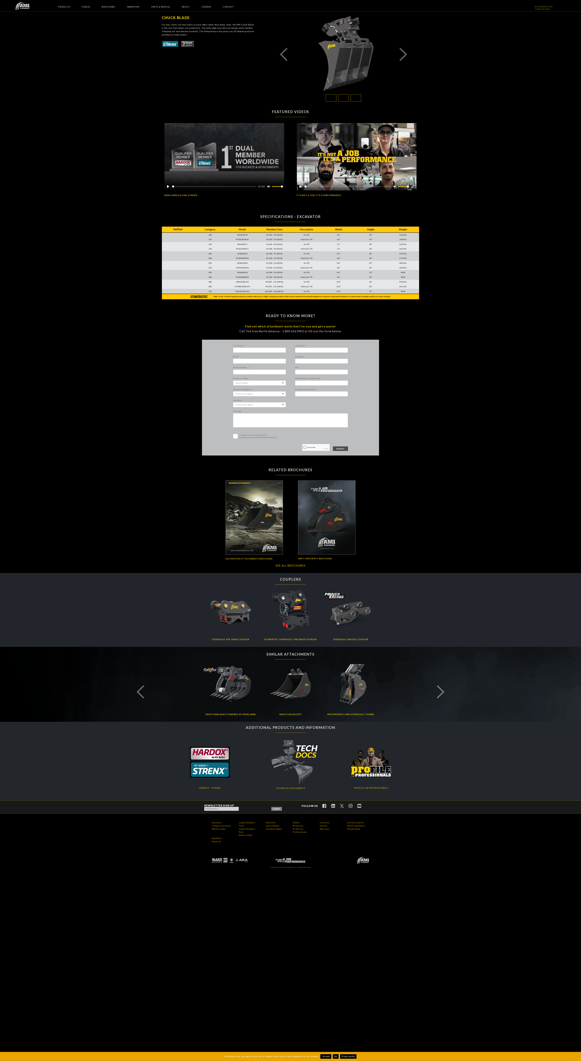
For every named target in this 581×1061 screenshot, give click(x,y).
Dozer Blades (272, 826)
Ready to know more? (290, 316)
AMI (24, 6)
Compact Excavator (221, 826)
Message (237, 411)
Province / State (241, 378)
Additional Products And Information (290, 727)
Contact (228, 6)
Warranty (324, 829)
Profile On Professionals (300, 830)
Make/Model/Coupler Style (307, 378)
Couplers (290, 579)
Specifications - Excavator (290, 216)
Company (299, 356)
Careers (206, 6)
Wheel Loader (219, 829)
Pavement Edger (274, 829)
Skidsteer (271, 822)
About (186, 6)
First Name (239, 346)
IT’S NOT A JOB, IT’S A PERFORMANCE (319, 195)
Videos (86, 6)
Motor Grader (246, 835)
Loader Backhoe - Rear (247, 830)
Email (236, 356)
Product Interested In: (305, 389)
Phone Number (241, 367)
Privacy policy (348, 1056)
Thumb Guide (353, 829)
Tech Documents (355, 822)
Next (403, 54)
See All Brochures (290, 565)
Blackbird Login (544, 6)
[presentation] (316, 447)
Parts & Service (160, 6)
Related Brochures (290, 470)
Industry (238, 400)
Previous (283, 54)
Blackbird (216, 838)
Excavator (217, 822)
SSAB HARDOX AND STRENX (180, 195)
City (297, 367)
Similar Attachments (290, 654)
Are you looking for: (243, 389)
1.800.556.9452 (542, 9)
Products (64, 6)
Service (323, 826)
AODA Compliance (356, 826)
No (335, 1056)
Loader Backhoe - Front (247, 824)
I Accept (326, 1056)
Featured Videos (290, 111)
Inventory (133, 6)
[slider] (214, 186)
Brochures (108, 6)
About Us (216, 841)
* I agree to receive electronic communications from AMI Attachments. (258, 436)
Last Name (301, 346)
